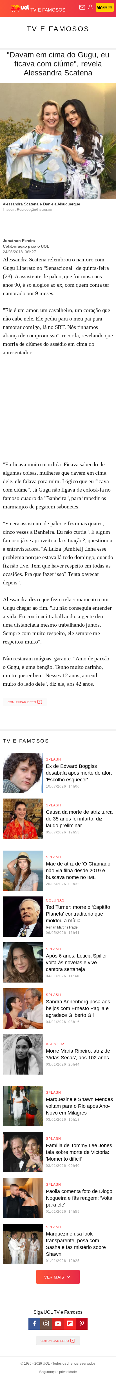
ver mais (54, 1277)
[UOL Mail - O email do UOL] (82, 7)
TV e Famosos (58, 29)
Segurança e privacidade (58, 1372)
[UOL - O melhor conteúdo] (20, 8)
